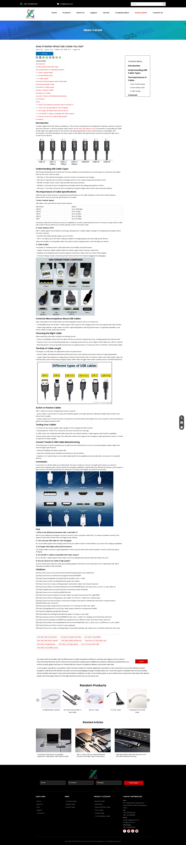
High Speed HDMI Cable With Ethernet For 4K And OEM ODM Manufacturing (131, 755)
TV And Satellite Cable (102, 816)
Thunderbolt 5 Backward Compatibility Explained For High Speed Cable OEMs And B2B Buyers (52, 755)
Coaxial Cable (99, 813)
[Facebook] (124, 831)
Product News (70, 807)
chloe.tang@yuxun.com (131, 820)
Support (39, 810)
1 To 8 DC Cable (113, 710)
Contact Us (40, 813)
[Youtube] (132, 831)
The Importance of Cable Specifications (50, 70)
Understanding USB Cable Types (48, 67)
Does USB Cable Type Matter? (47, 637)
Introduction (41, 64)
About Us (40, 804)
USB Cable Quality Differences (71, 641)
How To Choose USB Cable (90, 644)
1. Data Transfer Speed (45, 73)
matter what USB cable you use (84, 129)
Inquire (141, 661)
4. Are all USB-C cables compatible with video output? (56, 114)
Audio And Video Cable (102, 807)
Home (39, 801)
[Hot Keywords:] (164, 4)
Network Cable (100, 801)
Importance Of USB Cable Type (95, 641)
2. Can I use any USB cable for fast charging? (53, 108)
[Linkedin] (128, 831)
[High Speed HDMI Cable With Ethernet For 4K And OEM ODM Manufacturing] (132, 740)
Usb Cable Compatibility (92, 637)
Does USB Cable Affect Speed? (47, 641)
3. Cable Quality (43, 78)
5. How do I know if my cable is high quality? (52, 116)
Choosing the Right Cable (45, 84)
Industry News (70, 804)
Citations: (40, 119)
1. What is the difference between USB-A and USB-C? (55, 105)
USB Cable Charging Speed (46, 644)
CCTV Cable (99, 810)
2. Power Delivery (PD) (45, 75)
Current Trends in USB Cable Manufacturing (51, 96)
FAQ (38, 102)
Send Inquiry (133, 783)
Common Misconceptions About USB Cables (52, 81)
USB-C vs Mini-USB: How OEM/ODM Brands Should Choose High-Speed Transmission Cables (91, 755)
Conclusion (41, 99)
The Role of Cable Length (45, 87)
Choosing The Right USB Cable (71, 637)
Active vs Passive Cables (45, 90)
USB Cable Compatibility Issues (47, 648)
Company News (71, 801)
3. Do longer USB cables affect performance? (53, 111)
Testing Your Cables (44, 93)
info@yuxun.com (129, 822)
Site (79, 50)
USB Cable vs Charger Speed (68, 644)
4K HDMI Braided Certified (49, 710)
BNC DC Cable (92, 710)
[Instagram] (136, 831)
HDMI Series (99, 804)
